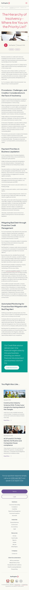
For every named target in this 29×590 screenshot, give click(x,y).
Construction (14, 524)
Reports (14, 540)
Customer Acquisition (14, 513)
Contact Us (14, 553)
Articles (6, 7)
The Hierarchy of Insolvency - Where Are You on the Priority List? (18, 7)
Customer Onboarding (14, 504)
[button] (26, 3)
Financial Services (14, 522)
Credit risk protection (11, 367)
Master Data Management (14, 511)
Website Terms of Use (14, 562)
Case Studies (14, 538)
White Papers (14, 546)
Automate (14, 515)
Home (2, 7)
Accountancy (14, 526)
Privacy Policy (14, 569)
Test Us (14, 491)
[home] (5, 3)
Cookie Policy (25, 584)
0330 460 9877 (16, 478)
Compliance (14, 506)
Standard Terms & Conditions (14, 564)
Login (14, 496)
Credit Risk (14, 509)
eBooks (14, 544)
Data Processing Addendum (14, 567)
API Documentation (14, 560)
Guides (14, 542)
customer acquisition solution (13, 270)
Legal (14, 528)
